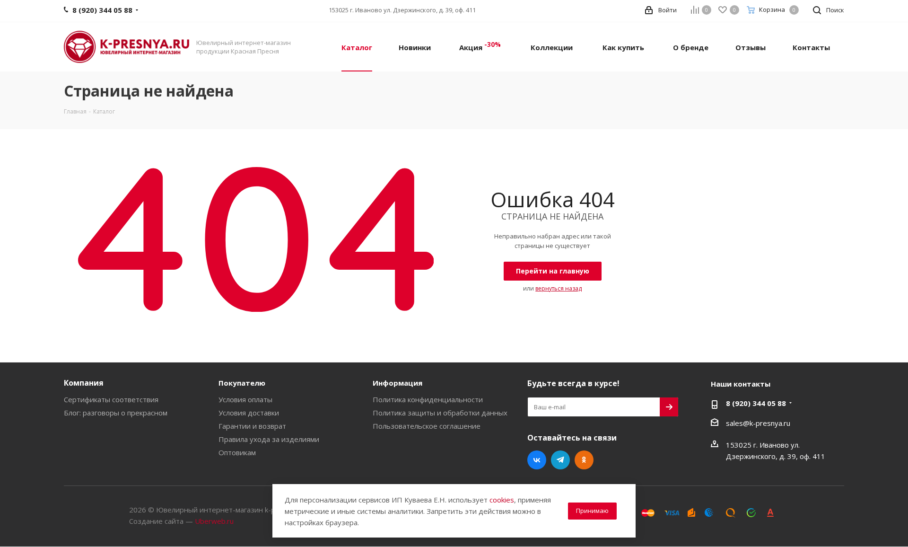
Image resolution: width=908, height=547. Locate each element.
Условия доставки (248, 412)
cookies (501, 499)
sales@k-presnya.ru (758, 423)
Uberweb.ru (214, 521)
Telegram (560, 459)
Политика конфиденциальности (428, 399)
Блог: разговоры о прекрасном (115, 412)
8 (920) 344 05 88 (756, 403)
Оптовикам (237, 452)
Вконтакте (536, 459)
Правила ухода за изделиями (268, 439)
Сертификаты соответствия (111, 399)
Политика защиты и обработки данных (440, 412)
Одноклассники (584, 459)
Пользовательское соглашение (426, 426)
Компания (84, 383)
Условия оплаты (245, 399)
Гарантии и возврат (252, 426)
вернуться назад (558, 288)
